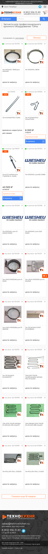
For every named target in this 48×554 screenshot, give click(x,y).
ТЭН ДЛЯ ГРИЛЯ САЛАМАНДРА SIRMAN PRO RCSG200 (33, 377)
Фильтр (37, 38)
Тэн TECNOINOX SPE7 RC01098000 (33, 328)
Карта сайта (36, 544)
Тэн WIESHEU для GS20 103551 (33, 232)
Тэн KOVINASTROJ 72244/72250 (31, 118)
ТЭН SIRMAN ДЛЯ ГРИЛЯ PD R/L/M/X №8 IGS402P (34, 424)
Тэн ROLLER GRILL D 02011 (34, 471)
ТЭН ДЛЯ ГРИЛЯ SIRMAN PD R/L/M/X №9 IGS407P (11, 424)
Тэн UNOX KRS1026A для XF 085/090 (12, 328)
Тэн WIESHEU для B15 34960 (35, 174)
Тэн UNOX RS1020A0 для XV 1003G (12, 280)
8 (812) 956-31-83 (32, 12)
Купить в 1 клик (32, 137)
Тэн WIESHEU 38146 (32, 69)
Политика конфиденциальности (12, 544)
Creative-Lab (18, 548)
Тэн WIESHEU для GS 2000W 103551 (9, 232)
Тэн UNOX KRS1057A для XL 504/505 (35, 280)
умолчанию (19, 38)
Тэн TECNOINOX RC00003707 (8, 376)
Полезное (27, 544)
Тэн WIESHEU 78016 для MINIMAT (11, 70)
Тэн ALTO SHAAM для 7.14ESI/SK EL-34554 (10, 175)
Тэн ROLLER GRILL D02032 (11, 471)
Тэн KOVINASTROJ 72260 (11, 118)
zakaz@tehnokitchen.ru (32, 14)
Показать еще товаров (24, 496)
